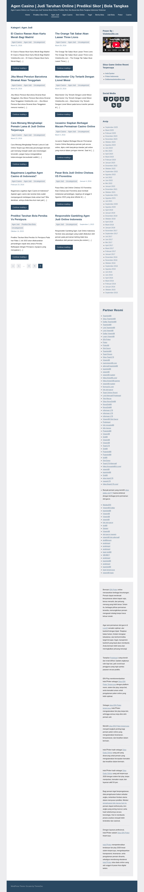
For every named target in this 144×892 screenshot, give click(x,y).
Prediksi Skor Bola (40, 15)
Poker (120, 15)
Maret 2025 (109, 130)
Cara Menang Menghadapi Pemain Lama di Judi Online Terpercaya (28, 126)
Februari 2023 (110, 160)
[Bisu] (124, 50)
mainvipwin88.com (110, 363)
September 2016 (111, 266)
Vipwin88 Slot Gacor (110, 419)
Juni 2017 (109, 239)
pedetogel (106, 543)
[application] (116, 44)
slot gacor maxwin (109, 534)
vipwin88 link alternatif (111, 537)
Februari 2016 (110, 284)
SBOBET (106, 555)
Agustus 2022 (110, 174)
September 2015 (111, 293)
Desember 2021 (111, 189)
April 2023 (109, 154)
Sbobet (105, 528)
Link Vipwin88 (108, 331)
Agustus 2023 (110, 145)
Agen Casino (67, 15)
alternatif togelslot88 (110, 366)
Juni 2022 (109, 180)
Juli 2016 (108, 272)
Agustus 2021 (110, 198)
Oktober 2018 (110, 219)
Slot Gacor (107, 348)
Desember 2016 (111, 257)
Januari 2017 (110, 254)
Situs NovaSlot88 (109, 401)
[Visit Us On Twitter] (111, 101)
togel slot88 (107, 552)
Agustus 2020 (110, 207)
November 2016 (111, 260)
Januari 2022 (110, 186)
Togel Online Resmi (110, 393)
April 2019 (109, 210)
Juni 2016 (109, 275)
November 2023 (111, 139)
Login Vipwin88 (108, 336)
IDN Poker (107, 339)
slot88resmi (107, 540)
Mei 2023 (108, 151)
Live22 (105, 628)
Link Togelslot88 (109, 328)
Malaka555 (107, 505)
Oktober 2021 (110, 192)
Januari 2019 (110, 213)
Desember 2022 (111, 166)
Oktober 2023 (110, 142)
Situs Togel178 (108, 357)
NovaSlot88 (107, 404)
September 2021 (111, 195)
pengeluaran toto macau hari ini (114, 803)
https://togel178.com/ (110, 484)
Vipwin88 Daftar (109, 508)
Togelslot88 (107, 316)
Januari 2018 (110, 228)
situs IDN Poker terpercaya (119, 726)
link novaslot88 (108, 425)
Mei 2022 (108, 183)
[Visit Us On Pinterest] (116, 101)
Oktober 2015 (110, 290)
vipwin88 (106, 372)
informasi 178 (108, 410)
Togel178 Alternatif (110, 463)
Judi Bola (111, 15)
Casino (128, 15)
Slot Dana (106, 460)
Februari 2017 (110, 251)
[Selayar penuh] (127, 50)
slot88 (105, 457)
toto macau (107, 428)
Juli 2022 (108, 177)
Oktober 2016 (110, 263)
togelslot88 (107, 369)
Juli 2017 (108, 236)
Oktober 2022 (110, 168)
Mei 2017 (108, 242)
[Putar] (105, 50)
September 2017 (111, 233)
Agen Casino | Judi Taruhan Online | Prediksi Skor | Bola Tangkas (70, 6)
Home (27, 15)
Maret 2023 (109, 157)
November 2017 (111, 231)
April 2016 (109, 278)
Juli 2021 (108, 201)
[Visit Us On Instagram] (119, 107)
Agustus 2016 (110, 269)
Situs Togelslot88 (109, 319)
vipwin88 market (109, 375)
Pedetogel (106, 422)
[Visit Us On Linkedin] (127, 101)
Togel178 (106, 446)
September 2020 (111, 204)
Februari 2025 (110, 133)
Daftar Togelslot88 (109, 322)
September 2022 (111, 171)
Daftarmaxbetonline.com (115, 79)
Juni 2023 (109, 148)
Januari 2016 (110, 287)
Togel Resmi (107, 354)
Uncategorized (39, 42)
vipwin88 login (108, 573)
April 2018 (109, 222)
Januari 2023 (110, 163)
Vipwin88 (106, 360)
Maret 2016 (109, 281)
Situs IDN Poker (123, 833)
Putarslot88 (107, 431)
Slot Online (80, 15)
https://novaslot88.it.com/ (112, 466)
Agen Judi (55, 15)
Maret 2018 (109, 225)
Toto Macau (107, 398)
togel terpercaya (109, 570)
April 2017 (109, 245)
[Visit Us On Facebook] (105, 101)
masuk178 (107, 481)
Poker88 (106, 345)
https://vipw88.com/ (110, 378)
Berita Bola (99, 15)
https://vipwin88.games (111, 381)
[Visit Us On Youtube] (121, 101)
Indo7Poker (107, 845)
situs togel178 (108, 478)
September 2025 (111, 127)
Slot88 (105, 437)
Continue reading (19, 68)
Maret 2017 (109, 248)
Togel (90, 15)
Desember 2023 (111, 136)
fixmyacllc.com (108, 387)
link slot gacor (108, 390)
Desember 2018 (111, 216)
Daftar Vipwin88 (109, 333)
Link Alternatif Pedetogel (112, 395)
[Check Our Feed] (113, 107)
